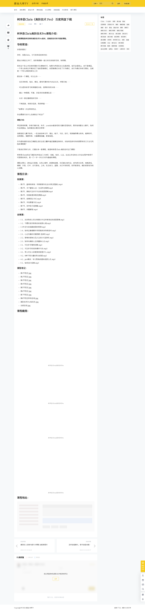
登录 (118, 3)
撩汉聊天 (123, 37)
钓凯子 (116, 49)
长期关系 (122, 49)
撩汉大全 (111, 33)
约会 (109, 43)
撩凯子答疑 (120, 30)
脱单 (109, 46)
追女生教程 (104, 49)
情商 (117, 24)
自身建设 (121, 46)
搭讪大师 (116, 27)
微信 (123, 21)
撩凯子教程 (112, 30)
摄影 (121, 27)
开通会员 (44, 3)
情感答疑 (122, 24)
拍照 (128, 24)
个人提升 (108, 21)
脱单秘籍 (114, 46)
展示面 (119, 21)
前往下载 (90, 24)
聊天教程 (121, 43)
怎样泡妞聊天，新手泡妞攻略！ (80, 545)
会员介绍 (35, 3)
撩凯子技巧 (104, 30)
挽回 (102, 27)
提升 (106, 27)
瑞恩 (123, 40)
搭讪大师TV (30, 608)
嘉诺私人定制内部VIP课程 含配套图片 (34, 545)
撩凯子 (126, 27)
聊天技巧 (114, 43)
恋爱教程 (103, 24)
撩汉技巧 (124, 33)
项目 (128, 49)
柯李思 (109, 40)
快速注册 (126, 3)
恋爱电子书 (111, 24)
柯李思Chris (116, 40)
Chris (102, 21)
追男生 (111, 49)
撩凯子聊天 (104, 33)
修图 (114, 21)
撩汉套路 (118, 33)
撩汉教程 (116, 37)
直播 (127, 40)
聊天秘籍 (103, 46)
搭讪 (110, 27)
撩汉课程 (103, 40)
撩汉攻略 (110, 37)
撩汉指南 (103, 37)
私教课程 (103, 43)
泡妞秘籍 (21, 24)
